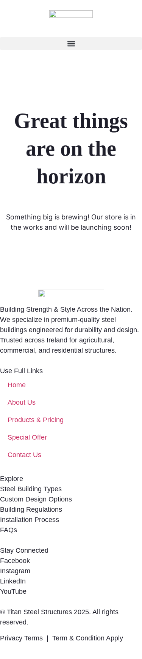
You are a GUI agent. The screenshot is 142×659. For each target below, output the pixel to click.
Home (17, 385)
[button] (71, 43)
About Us (22, 402)
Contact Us (24, 455)
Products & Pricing (36, 420)
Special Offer (27, 437)
